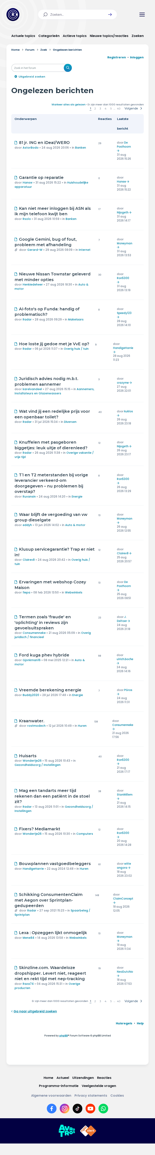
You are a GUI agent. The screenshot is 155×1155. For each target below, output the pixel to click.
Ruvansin (29, 497)
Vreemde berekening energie (50, 690)
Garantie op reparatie (41, 177)
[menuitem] (124, 1023)
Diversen (70, 422)
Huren (82, 726)
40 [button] (118, 108)
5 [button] (111, 108)
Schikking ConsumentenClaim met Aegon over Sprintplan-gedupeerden (49, 900)
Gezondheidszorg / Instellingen (38, 765)
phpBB (63, 1035)
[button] (110, 14)
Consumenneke (34, 633)
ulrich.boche (125, 659)
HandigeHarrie (123, 348)
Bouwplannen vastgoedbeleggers (55, 863)
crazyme (123, 383)
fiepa (26, 592)
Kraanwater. (31, 720)
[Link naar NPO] (88, 1131)
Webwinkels (73, 592)
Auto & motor (75, 525)
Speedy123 (124, 313)
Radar (27, 319)
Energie (77, 497)
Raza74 (28, 984)
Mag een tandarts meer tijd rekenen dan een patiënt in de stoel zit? (52, 796)
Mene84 (28, 938)
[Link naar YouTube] (90, 1108)
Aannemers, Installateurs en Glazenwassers (54, 391)
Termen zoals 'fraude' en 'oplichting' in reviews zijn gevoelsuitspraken (43, 622)
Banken (80, 148)
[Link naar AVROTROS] (67, 1131)
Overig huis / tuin (76, 349)
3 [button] (100, 108)
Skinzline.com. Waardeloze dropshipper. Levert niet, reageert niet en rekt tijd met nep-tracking (50, 973)
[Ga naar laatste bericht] (118, 151)
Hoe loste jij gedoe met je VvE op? (54, 343)
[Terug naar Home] (12, 14)
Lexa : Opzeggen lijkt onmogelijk (53, 932)
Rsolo (27, 219)
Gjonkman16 (32, 660)
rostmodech (36, 726)
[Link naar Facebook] (52, 1108)
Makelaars (76, 319)
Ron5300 (123, 278)
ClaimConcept (123, 899)
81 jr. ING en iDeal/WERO (44, 142)
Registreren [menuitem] (116, 57)
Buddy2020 (31, 695)
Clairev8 (29, 560)
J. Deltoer (122, 619)
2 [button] (95, 108)
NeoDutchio (125, 972)
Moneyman (124, 243)
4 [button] (105, 108)
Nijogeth (122, 212)
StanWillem (124, 795)
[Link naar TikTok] (77, 1108)
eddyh (27, 525)
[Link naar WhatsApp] (103, 1108)
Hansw (27, 183)
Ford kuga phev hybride (44, 655)
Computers (84, 834)
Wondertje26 (32, 761)
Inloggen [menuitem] (137, 57)
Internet (84, 250)
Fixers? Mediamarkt (39, 828)
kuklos (128, 411)
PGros (128, 690)
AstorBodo (31, 148)
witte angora (124, 866)
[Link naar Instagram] (64, 1108)
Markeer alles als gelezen (68, 104)
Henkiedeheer (33, 284)
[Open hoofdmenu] (142, 14)
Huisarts (28, 755)
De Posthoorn (124, 145)
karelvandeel (32, 389)
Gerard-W (34, 250)
